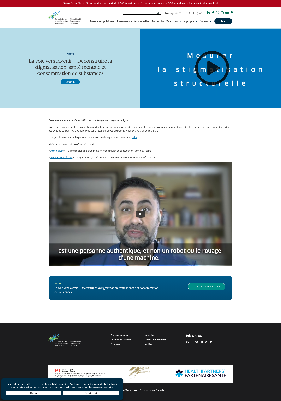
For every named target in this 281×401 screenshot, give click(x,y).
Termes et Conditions (155, 339)
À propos (189, 21)
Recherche (158, 21)
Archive (148, 344)
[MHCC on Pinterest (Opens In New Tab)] (211, 342)
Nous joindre (173, 13)
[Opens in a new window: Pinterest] (231, 13)
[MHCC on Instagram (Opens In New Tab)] (201, 342)
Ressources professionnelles (133, 21)
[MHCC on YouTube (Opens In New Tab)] (206, 342)
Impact (204, 21)
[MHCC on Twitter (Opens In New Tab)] (196, 342)
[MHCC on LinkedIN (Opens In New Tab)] (187, 342)
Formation (172, 21)
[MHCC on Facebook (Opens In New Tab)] (192, 342)
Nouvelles (149, 335)
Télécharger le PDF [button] (206, 286)
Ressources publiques (102, 21)
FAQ (187, 13)
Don (223, 21)
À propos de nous (119, 335)
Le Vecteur (116, 344)
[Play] (140, 214)
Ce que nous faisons (121, 339)
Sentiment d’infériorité (61, 157)
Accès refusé (57, 151)
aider (134, 137)
